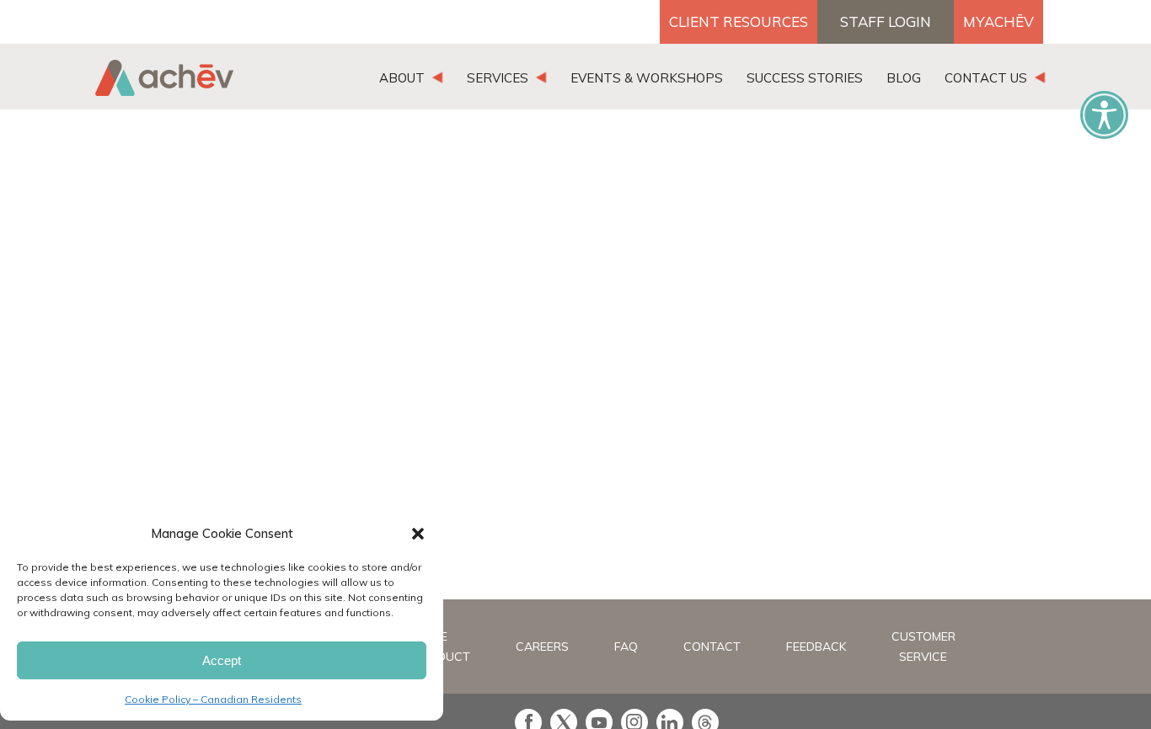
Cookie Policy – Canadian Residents (213, 699)
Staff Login (885, 21)
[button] (418, 533)
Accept (221, 660)
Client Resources (738, 21)
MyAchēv (998, 21)
